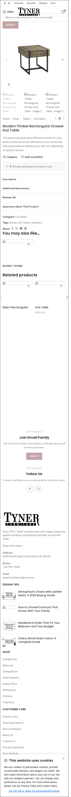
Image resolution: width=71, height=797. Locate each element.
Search (10, 24)
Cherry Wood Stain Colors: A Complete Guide (37, 640)
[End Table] (50, 292)
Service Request (12, 728)
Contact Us (9, 741)
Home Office (10, 683)
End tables (40, 118)
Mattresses (9, 689)
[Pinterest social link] (25, 228)
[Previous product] (55, 119)
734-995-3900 (11, 566)
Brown (13, 222)
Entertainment (11, 677)
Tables (26, 118)
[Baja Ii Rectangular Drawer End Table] (18, 292)
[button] (6, 59)
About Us (8, 735)
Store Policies (11, 753)
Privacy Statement (13, 747)
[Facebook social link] (5, 3)
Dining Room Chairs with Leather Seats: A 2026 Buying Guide (40, 593)
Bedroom (8, 665)
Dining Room (10, 671)
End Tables (24, 222)
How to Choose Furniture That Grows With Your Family (38, 609)
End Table (41, 307)
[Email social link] (21, 228)
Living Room (10, 659)
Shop (16, 118)
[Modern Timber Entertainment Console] (18, 251)
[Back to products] (60, 119)
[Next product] (64, 119)
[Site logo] (28, 11)
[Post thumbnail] (9, 595)
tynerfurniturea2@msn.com (18, 577)
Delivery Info (10, 716)
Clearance (8, 702)
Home (6, 118)
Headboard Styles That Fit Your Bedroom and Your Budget (39, 624)
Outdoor (8, 696)
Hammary (36, 222)
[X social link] (9, 3)
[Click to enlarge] (9, 84)
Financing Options (13, 722)
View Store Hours (13, 545)
